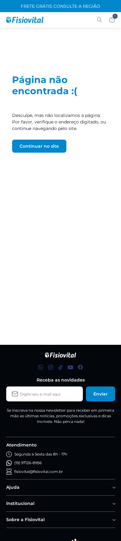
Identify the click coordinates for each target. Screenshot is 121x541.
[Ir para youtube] (70, 367)
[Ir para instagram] (50, 367)
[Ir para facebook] (80, 367)
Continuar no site (39, 146)
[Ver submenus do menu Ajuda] (113, 487)
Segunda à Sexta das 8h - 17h (40, 454)
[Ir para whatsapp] (40, 367)
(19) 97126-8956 (28, 462)
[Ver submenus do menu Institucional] (113, 503)
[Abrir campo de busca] (99, 20)
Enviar (100, 394)
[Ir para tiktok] (60, 367)
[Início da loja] (24, 20)
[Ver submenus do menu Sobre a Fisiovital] (113, 519)
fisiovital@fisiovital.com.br (38, 471)
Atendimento (21, 445)
